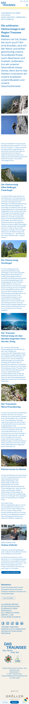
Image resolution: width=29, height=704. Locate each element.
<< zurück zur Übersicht (11, 572)
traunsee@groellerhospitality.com (14, 676)
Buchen (14, 702)
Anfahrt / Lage (7, 615)
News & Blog (6, 611)
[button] (25, 700)
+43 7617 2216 (14, 678)
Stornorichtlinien (9, 609)
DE (21, 1)
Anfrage (5, 702)
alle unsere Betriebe (10, 613)
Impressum (5, 633)
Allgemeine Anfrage (10, 604)
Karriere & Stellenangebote (13, 629)
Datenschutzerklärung (11, 631)
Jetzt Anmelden (8, 598)
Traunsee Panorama (9, 627)
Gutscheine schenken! (10, 617)
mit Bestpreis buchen (10, 606)
